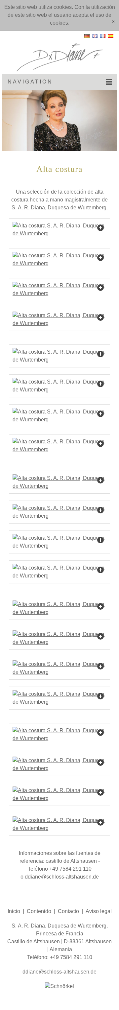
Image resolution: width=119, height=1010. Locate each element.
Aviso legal (99, 911)
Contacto (68, 911)
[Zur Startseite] (59, 52)
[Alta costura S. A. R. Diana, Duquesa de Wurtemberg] (59, 230)
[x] (113, 22)
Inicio (14, 911)
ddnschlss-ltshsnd (60, 877)
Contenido (39, 911)
